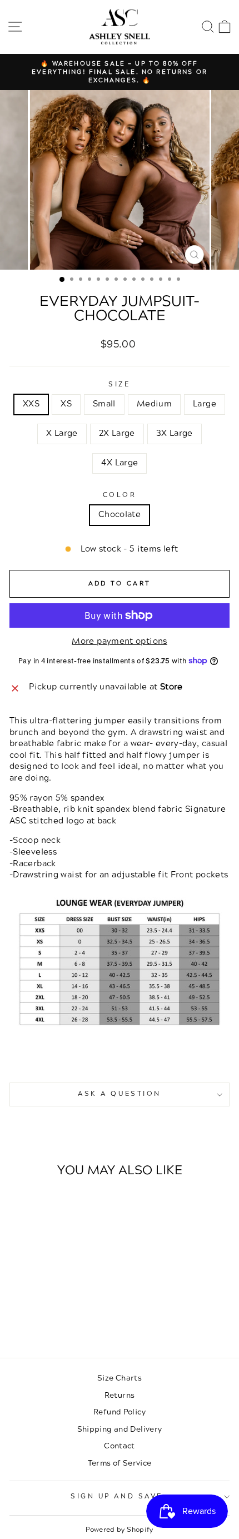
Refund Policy (119, 1412)
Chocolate (119, 514)
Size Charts (119, 1378)
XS (66, 404)
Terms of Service (120, 1463)
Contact (119, 1446)
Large (204, 404)
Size (119, 384)
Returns (119, 1395)
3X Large (174, 433)
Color (120, 495)
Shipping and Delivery (119, 1429)
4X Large (119, 463)
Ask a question (119, 1094)
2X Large (117, 433)
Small (104, 404)
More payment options (119, 641)
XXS (31, 404)
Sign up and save (117, 1496)
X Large (62, 433)
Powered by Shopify (119, 1530)
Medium (154, 404)
